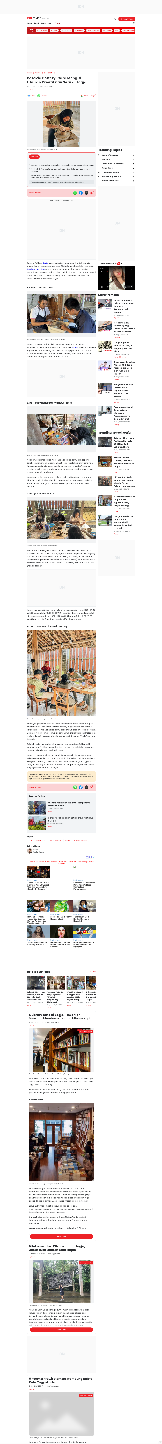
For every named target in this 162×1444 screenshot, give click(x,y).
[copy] (92, 193)
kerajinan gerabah (36, 269)
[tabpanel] (61, 174)
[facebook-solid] (81, 193)
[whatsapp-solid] (75, 193)
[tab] (35, 156)
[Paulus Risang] (29, 851)
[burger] (133, 23)
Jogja (45, 263)
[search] (115, 19)
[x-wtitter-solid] (86, 193)
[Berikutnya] (96, 985)
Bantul (75, 347)
